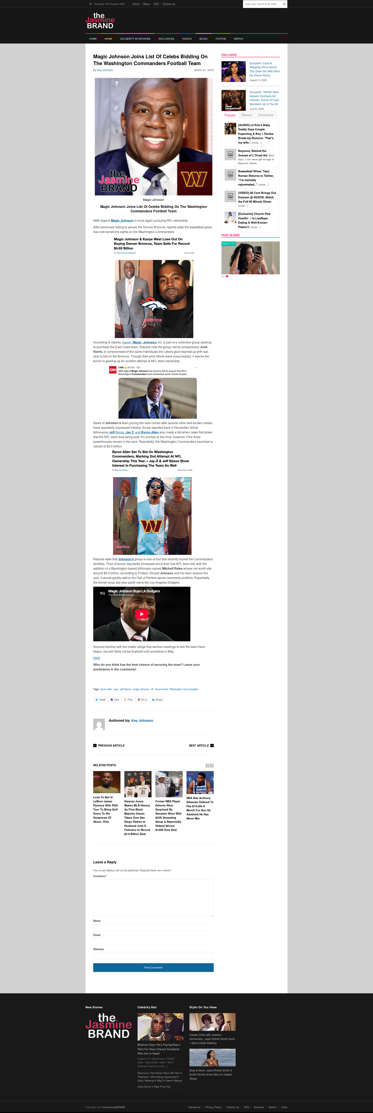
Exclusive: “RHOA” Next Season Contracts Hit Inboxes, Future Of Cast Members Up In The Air (264, 98)
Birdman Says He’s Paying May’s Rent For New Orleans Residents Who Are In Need (159, 1048)
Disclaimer (194, 1107)
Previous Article (111, 745)
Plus (130, 699)
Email (96, 935)
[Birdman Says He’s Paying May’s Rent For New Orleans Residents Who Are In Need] (161, 1027)
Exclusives (166, 38)
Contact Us (169, 4)
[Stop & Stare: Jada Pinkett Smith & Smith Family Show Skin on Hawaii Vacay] (212, 1057)
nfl (152, 689)
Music (204, 38)
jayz (116, 689)
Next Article (199, 745)
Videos (187, 38)
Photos (221, 38)
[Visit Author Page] (99, 724)
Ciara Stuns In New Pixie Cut (154, 1086)
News (108, 38)
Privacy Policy (213, 1107)
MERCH (238, 38)
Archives (259, 1107)
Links (284, 1107)
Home (136, 4)
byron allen (106, 689)
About (146, 4)
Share (159, 699)
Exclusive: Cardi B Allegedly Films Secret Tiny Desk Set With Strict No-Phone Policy (265, 69)
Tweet (102, 699)
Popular (230, 114)
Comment (100, 876)
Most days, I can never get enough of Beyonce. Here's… (256, 157)
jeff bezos (125, 689)
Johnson (149, 342)
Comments (266, 114)
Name (97, 921)
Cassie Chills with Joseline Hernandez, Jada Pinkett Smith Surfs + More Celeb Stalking (212, 1039)
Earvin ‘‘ (132, 342)
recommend (161, 689)
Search (273, 1107)
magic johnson (141, 689)
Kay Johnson (105, 70)
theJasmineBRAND (114, 1107)
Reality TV (229, 243)
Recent (247, 114)
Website (98, 949)
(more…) (256, 133)
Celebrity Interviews (135, 38)
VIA (96, 658)
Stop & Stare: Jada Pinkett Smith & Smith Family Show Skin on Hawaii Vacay (210, 1074)
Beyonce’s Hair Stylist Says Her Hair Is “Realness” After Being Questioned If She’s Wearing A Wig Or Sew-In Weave (160, 1076)
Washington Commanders (184, 689)
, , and (134, 432)
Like (116, 699)
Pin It (144, 699)
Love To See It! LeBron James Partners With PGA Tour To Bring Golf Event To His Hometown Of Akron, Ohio (105, 809)
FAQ (156, 4)
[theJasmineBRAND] (100, 20)
